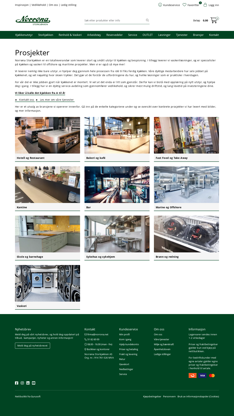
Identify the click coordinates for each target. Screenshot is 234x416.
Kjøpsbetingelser (152, 396)
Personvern (169, 396)
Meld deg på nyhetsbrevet (32, 345)
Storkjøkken (45, 35)
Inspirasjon (22, 5)
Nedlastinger (126, 369)
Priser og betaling (128, 349)
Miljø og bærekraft (164, 344)
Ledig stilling (68, 5)
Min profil (124, 334)
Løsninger (164, 35)
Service (132, 35)
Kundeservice (128, 329)
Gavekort (124, 364)
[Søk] (147, 20)
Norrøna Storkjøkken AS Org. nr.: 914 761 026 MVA (99, 355)
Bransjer (198, 35)
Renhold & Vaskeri (70, 35)
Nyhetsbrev (23, 329)
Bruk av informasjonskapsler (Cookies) (198, 396)
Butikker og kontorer (98, 349)
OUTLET (148, 35)
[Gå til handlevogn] (214, 21)
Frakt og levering (128, 354)
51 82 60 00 (93, 339)
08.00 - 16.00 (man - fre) (99, 344)
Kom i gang (125, 339)
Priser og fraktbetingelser (203, 344)
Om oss (54, 5)
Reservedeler (114, 35)
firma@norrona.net (97, 334)
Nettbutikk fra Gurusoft (28, 396)
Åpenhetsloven (162, 349)
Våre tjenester (161, 339)
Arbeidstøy (94, 35)
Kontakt (214, 35)
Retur (122, 359)
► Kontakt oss (25, 99)
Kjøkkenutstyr (24, 35)
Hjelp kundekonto (129, 344)
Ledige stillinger (162, 354)
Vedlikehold (39, 5)
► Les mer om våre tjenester (55, 99)
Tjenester (182, 35)
